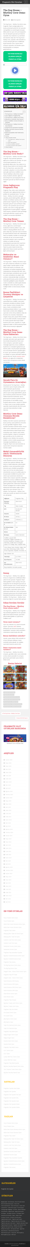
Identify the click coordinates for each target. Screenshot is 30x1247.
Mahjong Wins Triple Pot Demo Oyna (13, 933)
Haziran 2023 (8, 873)
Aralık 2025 (8, 779)
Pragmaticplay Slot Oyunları (7, 1225)
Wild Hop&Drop (20, 1232)
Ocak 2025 (8, 813)
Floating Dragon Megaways (6, 1209)
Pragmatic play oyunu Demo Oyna (11, 697)
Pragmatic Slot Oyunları (12, 2)
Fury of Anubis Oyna (9, 921)
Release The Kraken (18, 1226)
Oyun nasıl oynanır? (12, 142)
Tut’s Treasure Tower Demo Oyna (12, 1069)
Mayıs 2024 (8, 839)
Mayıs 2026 (8, 763)
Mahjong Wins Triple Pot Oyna (12, 937)
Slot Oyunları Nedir (15, 1228)
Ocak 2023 (8, 889)
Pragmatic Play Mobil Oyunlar (11, 1063)
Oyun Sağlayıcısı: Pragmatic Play (12, 115)
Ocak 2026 (8, 775)
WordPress (21, 1243)
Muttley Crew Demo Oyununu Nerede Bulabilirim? (14, 130)
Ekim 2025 (8, 785)
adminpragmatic (17, 20)
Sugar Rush (22, 1228)
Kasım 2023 (8, 857)
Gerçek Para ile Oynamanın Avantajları (14, 127)
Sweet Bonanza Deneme (13, 1230)
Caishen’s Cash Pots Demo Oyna (12, 940)
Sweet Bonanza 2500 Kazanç (11, 981)
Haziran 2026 (8, 760)
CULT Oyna (7, 1053)
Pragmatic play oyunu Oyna (22, 1223)
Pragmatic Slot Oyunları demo (19, 1225)
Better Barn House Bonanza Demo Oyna (14, 924)
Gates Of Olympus (21, 1209)
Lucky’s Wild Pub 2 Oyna (10, 1060)
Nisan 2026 (8, 766)
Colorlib (6, 1243)
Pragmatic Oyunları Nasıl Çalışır (12, 1088)
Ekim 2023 (8, 861)
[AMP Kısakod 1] (15, 108)
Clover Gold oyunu (15, 1205)
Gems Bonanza (4, 1211)
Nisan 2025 (8, 804)
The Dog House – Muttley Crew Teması (14, 117)
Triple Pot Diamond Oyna (10, 1028)
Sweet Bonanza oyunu (6, 1232)
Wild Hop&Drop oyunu (6, 1234)
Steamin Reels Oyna (9, 1044)
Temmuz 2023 (9, 870)
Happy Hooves (11, 1211)
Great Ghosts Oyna (9, 997)
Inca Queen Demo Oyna (10, 1012)
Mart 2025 (8, 807)
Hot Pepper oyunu (20, 1213)
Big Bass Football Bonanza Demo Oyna (14, 955)
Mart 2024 (8, 845)
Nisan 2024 (8, 842)
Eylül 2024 (8, 826)
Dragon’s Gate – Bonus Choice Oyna (13, 978)
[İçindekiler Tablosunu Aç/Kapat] (23, 111)
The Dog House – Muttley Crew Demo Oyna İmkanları (14, 124)
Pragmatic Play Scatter (9, 930)
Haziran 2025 (8, 797)
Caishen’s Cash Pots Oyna (10, 943)
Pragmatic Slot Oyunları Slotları (12, 1107)
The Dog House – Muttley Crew (11, 701)
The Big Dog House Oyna (10, 968)
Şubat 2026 (8, 772)
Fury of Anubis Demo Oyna (11, 918)
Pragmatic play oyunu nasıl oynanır (12, 699)
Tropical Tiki (13, 1232)
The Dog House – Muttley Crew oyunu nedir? (16, 140)
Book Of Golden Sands (20, 1201)
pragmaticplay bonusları (6, 1219)
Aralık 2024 (8, 816)
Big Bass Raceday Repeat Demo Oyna (14, 1066)
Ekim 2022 (8, 899)
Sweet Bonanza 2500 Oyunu (11, 984)
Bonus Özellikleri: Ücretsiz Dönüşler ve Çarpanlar (14, 121)
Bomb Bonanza (11, 1201)
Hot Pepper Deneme (11, 1213)
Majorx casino (19, 1215)
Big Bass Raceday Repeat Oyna (12, 1072)
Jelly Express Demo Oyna (10, 1019)
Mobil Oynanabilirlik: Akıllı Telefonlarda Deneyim (14, 133)
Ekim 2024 (8, 823)
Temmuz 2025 (9, 794)
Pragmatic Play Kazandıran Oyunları (13, 952)
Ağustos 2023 (9, 867)
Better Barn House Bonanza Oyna (12, 927)
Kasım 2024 (8, 820)
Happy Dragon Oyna (9, 1038)
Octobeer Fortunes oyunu (15, 1217)
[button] (15, 70)
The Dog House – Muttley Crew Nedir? (14, 114)
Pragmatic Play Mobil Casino (11, 1047)
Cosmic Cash (22, 1205)
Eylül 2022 (8, 902)
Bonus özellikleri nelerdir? (14, 144)
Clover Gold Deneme (5, 1205)
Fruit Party (15, 1209)
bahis (15, 626)
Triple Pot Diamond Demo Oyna (12, 1025)
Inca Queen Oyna (8, 1015)
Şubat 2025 (8, 810)
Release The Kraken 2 (5, 1228)
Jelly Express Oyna (8, 1022)
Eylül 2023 (8, 864)
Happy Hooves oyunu (19, 1211)
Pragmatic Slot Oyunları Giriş (11, 1098)
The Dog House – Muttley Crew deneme (13, 704)
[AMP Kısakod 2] (15, 95)
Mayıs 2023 (8, 876)
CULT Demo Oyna (8, 1050)
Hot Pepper (3, 1213)
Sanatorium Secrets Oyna (10, 949)
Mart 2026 (8, 769)
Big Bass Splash (4, 1201)
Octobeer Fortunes (5, 1217)
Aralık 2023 (8, 854)
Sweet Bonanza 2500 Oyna (11, 990)
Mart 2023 (8, 883)
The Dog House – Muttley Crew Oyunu (12, 706)
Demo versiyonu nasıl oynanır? (14, 145)
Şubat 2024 (8, 848)
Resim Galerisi (9, 147)
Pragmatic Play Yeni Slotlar (11, 1009)
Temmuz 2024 (9, 832)
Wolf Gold (14, 1234)
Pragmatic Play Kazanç (10, 962)
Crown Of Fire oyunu (12, 1207)
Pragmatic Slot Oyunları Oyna (11, 1101)
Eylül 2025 (8, 788)
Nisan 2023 (8, 880)
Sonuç (7, 136)
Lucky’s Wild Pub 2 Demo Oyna (12, 1057)
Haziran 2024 (8, 835)
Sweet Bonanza (4, 1230)
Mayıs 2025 (8, 801)
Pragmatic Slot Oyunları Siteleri (12, 1104)
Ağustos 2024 (9, 829)
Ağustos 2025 (9, 791)
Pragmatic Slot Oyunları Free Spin (12, 1094)
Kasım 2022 (8, 895)
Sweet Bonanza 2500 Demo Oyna (12, 987)
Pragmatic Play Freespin (10, 1000)
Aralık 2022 (8, 892)
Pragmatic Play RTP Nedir (10, 974)
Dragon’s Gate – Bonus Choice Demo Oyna (15, 971)
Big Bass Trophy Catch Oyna (11, 1006)
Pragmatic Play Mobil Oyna (11, 1031)
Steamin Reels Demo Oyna (11, 1041)
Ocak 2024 (8, 851)
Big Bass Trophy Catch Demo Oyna (13, 1003)
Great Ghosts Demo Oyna (10, 993)
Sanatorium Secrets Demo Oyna (12, 946)
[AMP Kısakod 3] (15, 101)
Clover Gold (16, 1203)
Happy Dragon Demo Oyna (11, 1034)
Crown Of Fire (4, 1207)
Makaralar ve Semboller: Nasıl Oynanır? (14, 119)
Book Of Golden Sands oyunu (7, 1203)
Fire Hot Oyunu (20, 1207)
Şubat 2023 (8, 886)
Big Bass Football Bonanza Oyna (12, 959)
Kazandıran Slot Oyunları (6, 1215)
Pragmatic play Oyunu (9, 694)
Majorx (13, 1215)
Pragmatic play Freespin (9, 692)
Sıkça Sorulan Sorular (11, 137)
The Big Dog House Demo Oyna (12, 965)
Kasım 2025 (8, 782)
